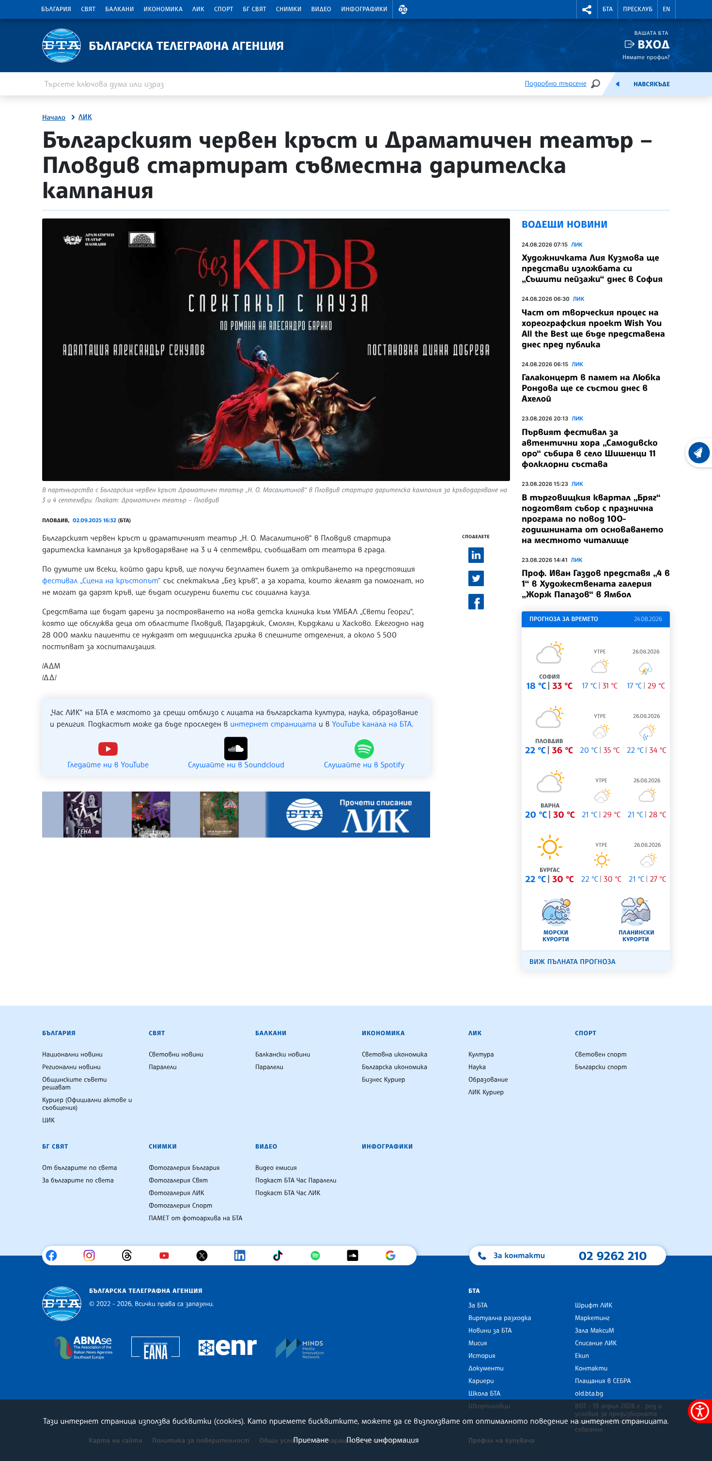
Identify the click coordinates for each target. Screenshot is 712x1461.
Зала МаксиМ (594, 1331)
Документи (486, 1368)
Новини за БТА (490, 1331)
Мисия (477, 1343)
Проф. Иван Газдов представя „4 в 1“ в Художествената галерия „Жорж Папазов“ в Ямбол (596, 584)
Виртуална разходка (499, 1318)
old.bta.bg (589, 1394)
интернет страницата (273, 724)
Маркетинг (592, 1318)
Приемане (310, 1440)
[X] (205, 1255)
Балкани (119, 9)
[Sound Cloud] (356, 1255)
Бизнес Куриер (383, 1080)
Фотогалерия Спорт (180, 1206)
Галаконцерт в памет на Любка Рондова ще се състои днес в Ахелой (591, 388)
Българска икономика (394, 1067)
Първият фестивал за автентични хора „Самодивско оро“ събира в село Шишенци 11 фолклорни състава (590, 448)
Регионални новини (71, 1067)
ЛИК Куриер (486, 1092)
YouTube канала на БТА (372, 724)
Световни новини (176, 1054)
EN (666, 9)
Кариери (481, 1381)
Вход (653, 44)
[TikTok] (281, 1255)
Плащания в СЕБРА (603, 1381)
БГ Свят (254, 9)
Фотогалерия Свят (178, 1180)
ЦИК (48, 1120)
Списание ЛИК (596, 1343)
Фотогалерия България (184, 1168)
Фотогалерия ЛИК (176, 1193)
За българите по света (78, 1180)
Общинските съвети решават (74, 1083)
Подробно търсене (556, 83)
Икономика (163, 9)
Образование (488, 1080)
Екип (582, 1356)
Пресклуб (637, 9)
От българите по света (79, 1168)
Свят (88, 9)
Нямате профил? (646, 57)
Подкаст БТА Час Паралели (295, 1180)
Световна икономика (394, 1054)
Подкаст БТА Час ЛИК (288, 1193)
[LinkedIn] (243, 1255)
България (56, 9)
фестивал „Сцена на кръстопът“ (101, 580)
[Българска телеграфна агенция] (61, 1304)
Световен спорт (601, 1054)
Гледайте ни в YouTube (108, 764)
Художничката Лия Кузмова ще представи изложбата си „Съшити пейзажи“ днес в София (592, 268)
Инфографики (364, 9)
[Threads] (130, 1255)
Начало (53, 118)
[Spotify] (319, 1255)
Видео (321, 9)
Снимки (289, 9)
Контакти (591, 1368)
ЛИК (198, 9)
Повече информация (382, 1440)
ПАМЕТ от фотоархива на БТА (195, 1218)
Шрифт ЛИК (593, 1305)
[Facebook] (55, 1255)
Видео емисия (276, 1168)
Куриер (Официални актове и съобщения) (87, 1104)
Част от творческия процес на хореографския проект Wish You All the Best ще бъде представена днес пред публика (593, 328)
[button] (403, 9)
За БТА (477, 1305)
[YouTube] (168, 1255)
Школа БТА (484, 1394)
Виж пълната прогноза (572, 962)
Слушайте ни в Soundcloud (236, 764)
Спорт (223, 9)
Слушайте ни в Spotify (364, 764)
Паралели (163, 1067)
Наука (477, 1067)
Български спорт (601, 1067)
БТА (608, 9)
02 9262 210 (612, 1255)
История (481, 1356)
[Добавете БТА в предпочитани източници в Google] (394, 1255)
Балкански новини (282, 1054)
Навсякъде (652, 84)
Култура (481, 1054)
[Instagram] (93, 1255)
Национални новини (72, 1054)
